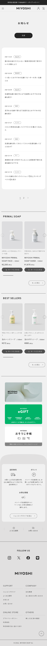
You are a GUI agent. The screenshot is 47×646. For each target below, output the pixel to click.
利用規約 (6, 622)
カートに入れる (14, 270)
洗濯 (23, 35)
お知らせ (6, 600)
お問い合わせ (8, 604)
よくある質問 (7, 596)
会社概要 (29, 592)
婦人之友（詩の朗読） (33, 618)
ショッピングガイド (9, 592)
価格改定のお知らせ (23, 2)
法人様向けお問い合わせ (34, 596)
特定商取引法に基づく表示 (12, 626)
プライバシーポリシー (10, 618)
